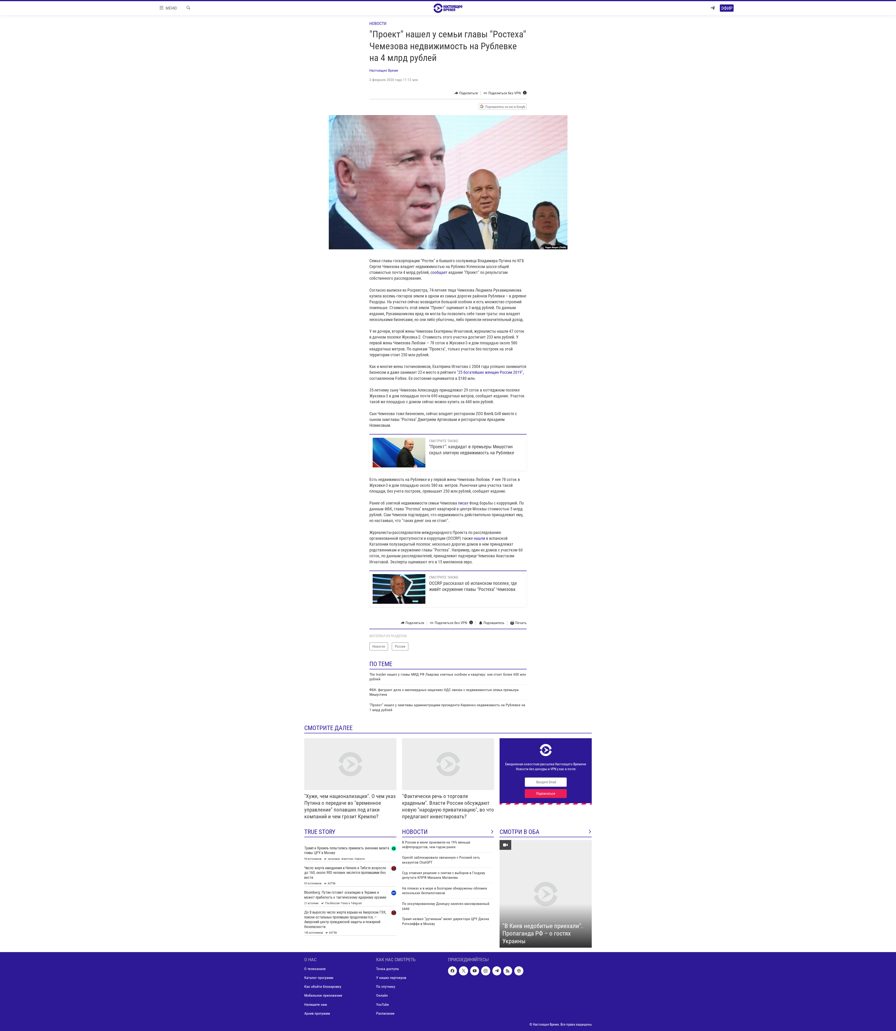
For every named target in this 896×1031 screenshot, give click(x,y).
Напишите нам (315, 1004)
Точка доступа (387, 969)
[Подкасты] (518, 971)
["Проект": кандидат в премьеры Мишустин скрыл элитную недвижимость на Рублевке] (399, 452)
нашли (480, 538)
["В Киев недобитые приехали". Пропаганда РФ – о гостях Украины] (546, 894)
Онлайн (382, 995)
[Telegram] (712, 8)
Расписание (385, 1013)
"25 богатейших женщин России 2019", (490, 372)
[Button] (466, 93)
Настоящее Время (383, 70)
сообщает (439, 272)
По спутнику (385, 987)
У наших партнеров (391, 978)
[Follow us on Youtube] (474, 971)
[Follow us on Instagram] (485, 971)
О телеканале (315, 969)
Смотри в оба (519, 832)
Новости (377, 23)
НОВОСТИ (415, 832)
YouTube (382, 1004)
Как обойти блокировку (322, 987)
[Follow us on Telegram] (496, 971)
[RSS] (507, 971)
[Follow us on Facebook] (452, 971)
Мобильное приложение (323, 995)
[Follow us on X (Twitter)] (463, 971)
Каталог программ (318, 978)
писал (463, 503)
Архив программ (317, 1013)
